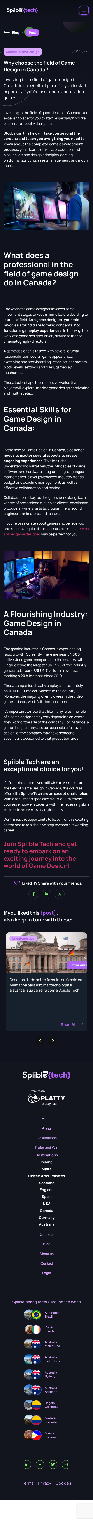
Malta (46, 1168)
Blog (46, 1244)
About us (47, 1254)
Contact (46, 1263)
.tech (50, 1103)
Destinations (47, 1138)
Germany (47, 1217)
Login (46, 1273)
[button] (53, 1041)
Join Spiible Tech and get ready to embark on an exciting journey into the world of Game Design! (40, 855)
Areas (46, 1128)
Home (46, 1119)
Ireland (47, 1161)
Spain (47, 1196)
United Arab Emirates (46, 1175)
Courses (46, 1234)
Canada (46, 1210)
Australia (46, 1224)
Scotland (47, 1182)
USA (47, 1203)
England (47, 1189)
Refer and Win (46, 1148)
